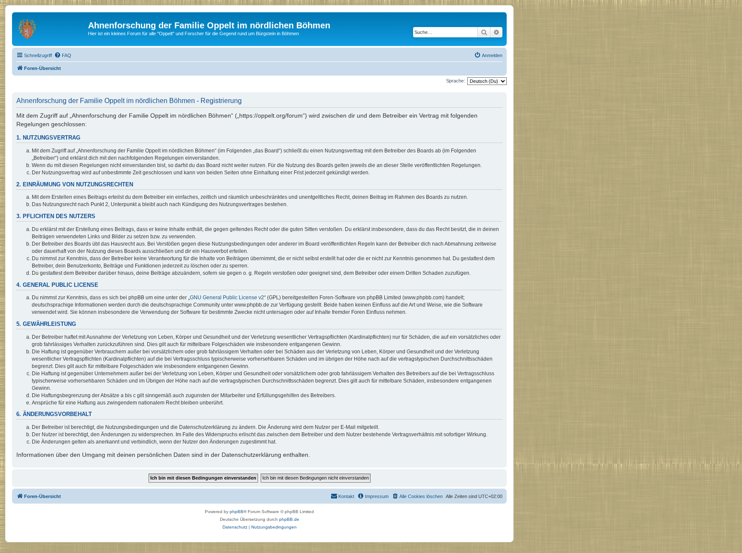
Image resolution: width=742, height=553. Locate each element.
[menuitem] (62, 55)
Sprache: (455, 80)
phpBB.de (289, 519)
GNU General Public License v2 (227, 298)
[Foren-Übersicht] (51, 28)
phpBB (236, 511)
